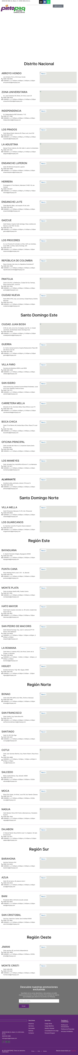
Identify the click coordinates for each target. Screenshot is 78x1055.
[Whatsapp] (48, 2)
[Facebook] (45, 2)
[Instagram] (41, 2)
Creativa (73, 1050)
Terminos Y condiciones (64, 1021)
